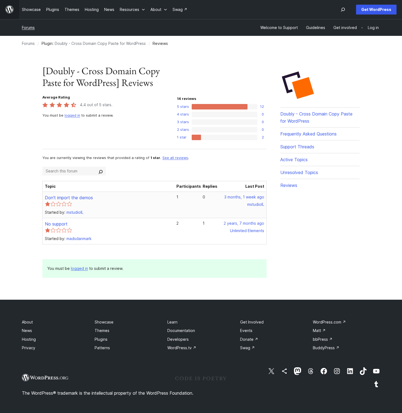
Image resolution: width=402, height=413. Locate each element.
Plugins (101, 339)
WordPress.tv (181, 347)
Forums (28, 27)
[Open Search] (343, 9)
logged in (72, 115)
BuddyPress (326, 347)
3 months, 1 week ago (244, 197)
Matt (319, 330)
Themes (102, 330)
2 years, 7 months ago (244, 223)
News (27, 330)
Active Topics (294, 159)
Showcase (104, 322)
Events (246, 330)
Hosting (29, 339)
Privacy (28, 347)
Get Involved (252, 322)
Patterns (102, 347)
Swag (247, 347)
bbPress (323, 339)
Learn (172, 322)
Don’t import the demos (69, 197)
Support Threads (297, 146)
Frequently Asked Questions (308, 134)
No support (56, 224)
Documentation (181, 330)
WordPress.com (329, 322)
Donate (249, 339)
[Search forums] (100, 171)
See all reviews (175, 158)
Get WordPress (376, 9)
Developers (178, 339)
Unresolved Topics (299, 172)
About (27, 322)
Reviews (288, 185)
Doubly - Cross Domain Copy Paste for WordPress (100, 43)
